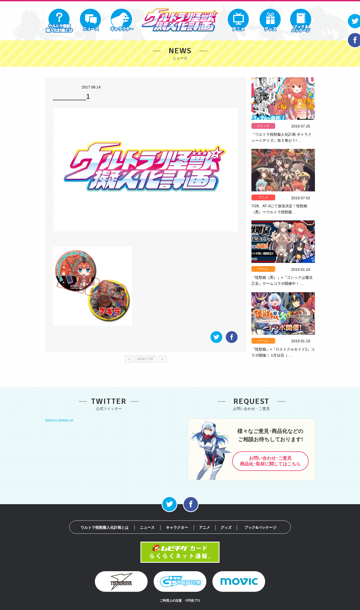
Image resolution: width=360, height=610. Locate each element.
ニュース (147, 527)
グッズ (226, 527)
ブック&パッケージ (260, 527)
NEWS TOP (145, 359)
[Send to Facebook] (231, 342)
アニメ (263, 197)
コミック (263, 126)
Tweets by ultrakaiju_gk (59, 419)
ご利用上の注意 (171, 600)
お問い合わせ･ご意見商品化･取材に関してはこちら (270, 461)
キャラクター (177, 527)
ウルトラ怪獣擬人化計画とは (105, 527)
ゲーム (263, 269)
